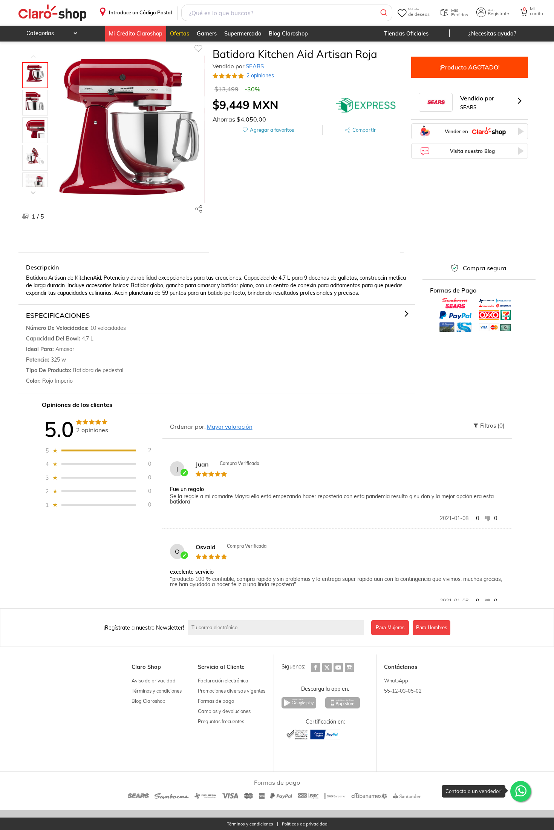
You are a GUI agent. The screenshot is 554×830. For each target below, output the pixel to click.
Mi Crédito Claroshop (135, 33)
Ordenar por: (188, 426)
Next (33, 186)
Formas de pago (216, 701)
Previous (33, 51)
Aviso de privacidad (154, 681)
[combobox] (286, 13)
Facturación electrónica (223, 681)
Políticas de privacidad (305, 824)
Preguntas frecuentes (221, 721)
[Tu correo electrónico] (277, 627)
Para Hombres (431, 627)
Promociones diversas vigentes (231, 691)
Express (366, 105)
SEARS (255, 66)
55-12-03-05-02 (403, 691)
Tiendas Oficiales (406, 33)
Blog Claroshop (288, 33)
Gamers (207, 33)
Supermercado (242, 33)
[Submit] (383, 13)
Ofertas (179, 33)
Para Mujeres (390, 627)
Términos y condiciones (157, 691)
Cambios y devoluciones (224, 711)
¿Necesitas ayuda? (492, 33)
